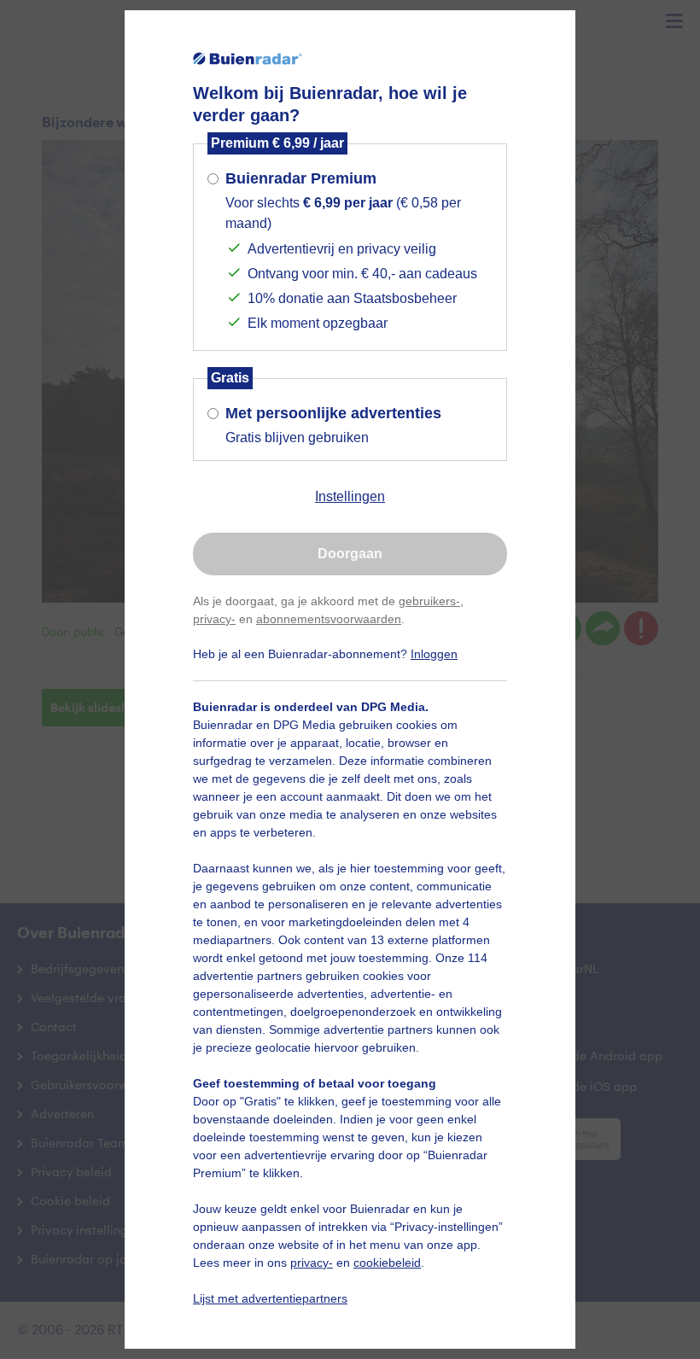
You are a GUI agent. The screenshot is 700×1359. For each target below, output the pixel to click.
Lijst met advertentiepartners (270, 1298)
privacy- (214, 619)
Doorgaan (350, 553)
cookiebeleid (387, 1262)
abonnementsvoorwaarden (328, 619)
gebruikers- (429, 601)
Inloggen (434, 654)
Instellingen (350, 496)
